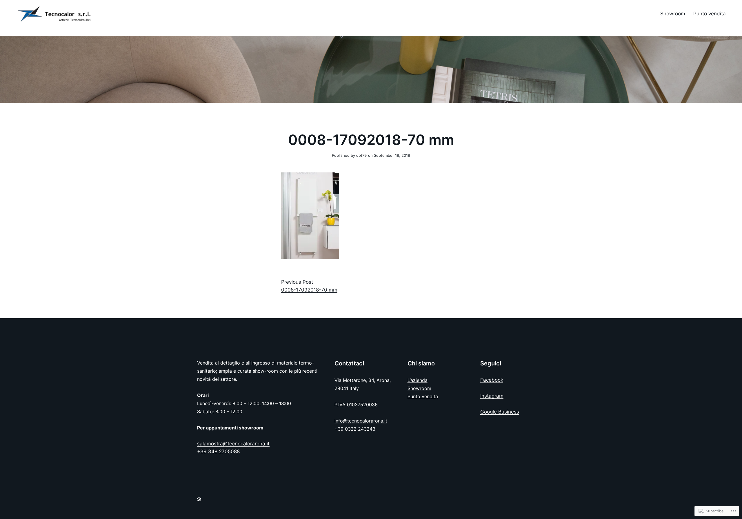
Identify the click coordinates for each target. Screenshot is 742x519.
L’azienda (418, 380)
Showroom (419, 388)
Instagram (491, 396)
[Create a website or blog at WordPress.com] (199, 499)
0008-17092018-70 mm (309, 290)
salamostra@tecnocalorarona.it (233, 444)
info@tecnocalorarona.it (360, 421)
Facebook (491, 380)
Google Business (499, 412)
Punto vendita (423, 396)
